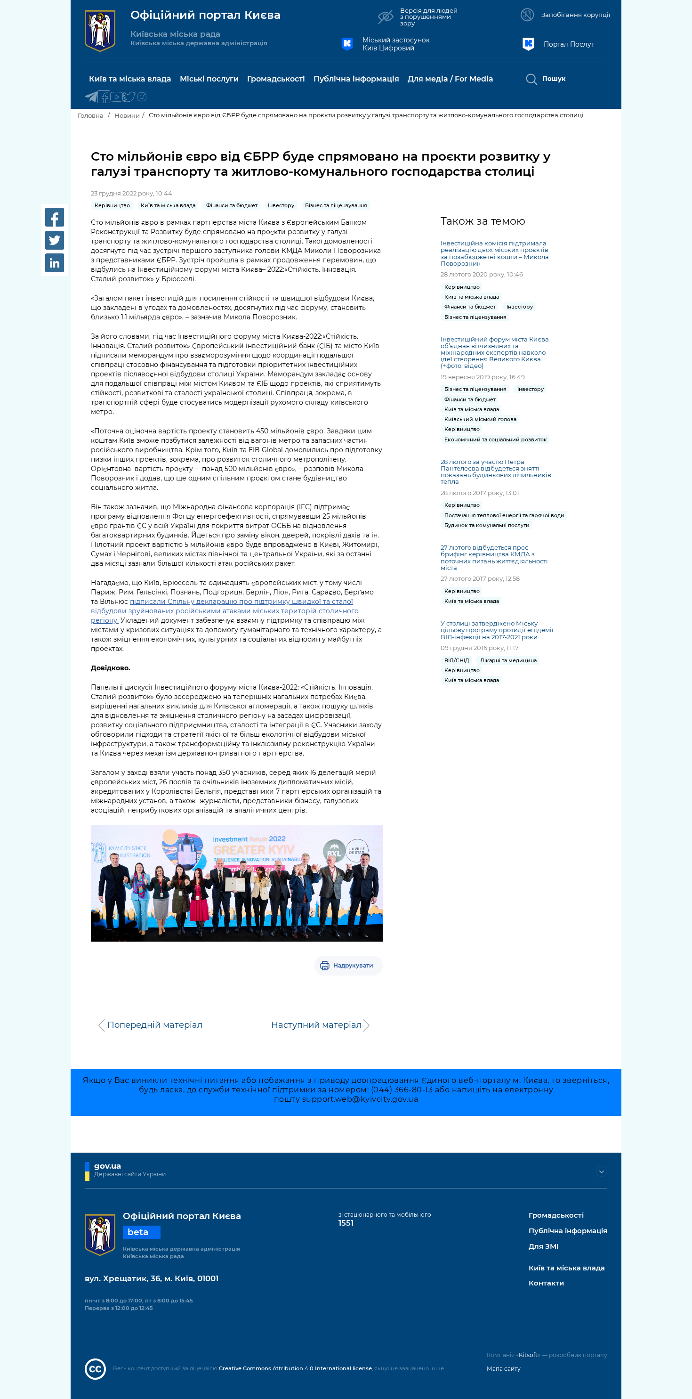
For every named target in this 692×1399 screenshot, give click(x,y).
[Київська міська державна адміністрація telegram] (91, 97)
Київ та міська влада (567, 1268)
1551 (346, 1223)
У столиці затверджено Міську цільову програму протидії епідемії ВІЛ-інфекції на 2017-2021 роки (497, 629)
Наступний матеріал (316, 1025)
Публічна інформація (568, 1231)
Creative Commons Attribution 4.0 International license (295, 1368)
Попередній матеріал (154, 1025)
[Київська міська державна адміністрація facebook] (103, 97)
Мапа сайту (504, 1368)
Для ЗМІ (544, 1246)
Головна (91, 115)
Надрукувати (353, 965)
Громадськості (556, 1215)
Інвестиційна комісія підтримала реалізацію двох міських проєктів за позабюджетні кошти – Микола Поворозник (495, 253)
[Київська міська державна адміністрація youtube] (116, 97)
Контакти (546, 1283)
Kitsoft (528, 1354)
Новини (127, 115)
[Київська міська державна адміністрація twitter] (129, 97)
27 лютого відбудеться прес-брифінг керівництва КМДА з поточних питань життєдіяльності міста (494, 557)
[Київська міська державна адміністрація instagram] (142, 97)
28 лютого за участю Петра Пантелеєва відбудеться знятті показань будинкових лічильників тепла (496, 471)
